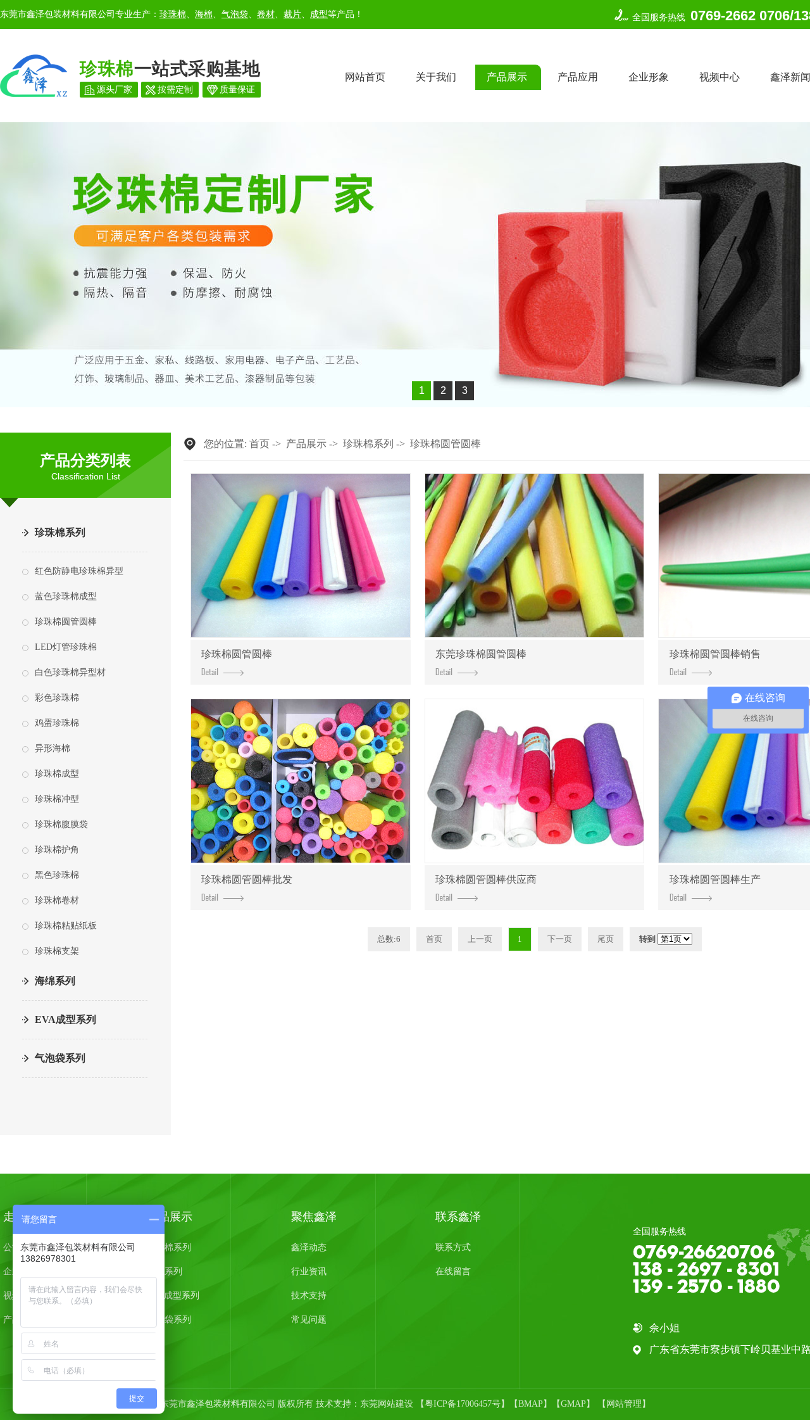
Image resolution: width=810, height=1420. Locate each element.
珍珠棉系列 (60, 532)
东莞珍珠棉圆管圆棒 (480, 654)
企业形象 (648, 77)
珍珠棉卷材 (57, 900)
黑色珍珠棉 (57, 875)
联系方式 (453, 1247)
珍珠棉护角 (57, 849)
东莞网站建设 (386, 1404)
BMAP (530, 1404)
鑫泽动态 (309, 1247)
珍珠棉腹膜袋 (61, 824)
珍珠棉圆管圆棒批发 (246, 879)
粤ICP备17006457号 (463, 1404)
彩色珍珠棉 (57, 697)
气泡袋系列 (60, 1058)
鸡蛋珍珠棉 (57, 723)
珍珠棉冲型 (57, 799)
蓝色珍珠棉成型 (66, 596)
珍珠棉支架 (57, 951)
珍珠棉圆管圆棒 (66, 621)
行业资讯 (309, 1271)
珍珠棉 (172, 14)
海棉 (204, 14)
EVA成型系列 (65, 1019)
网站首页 (365, 77)
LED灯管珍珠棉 (66, 647)
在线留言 (453, 1271)
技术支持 (309, 1295)
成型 (319, 14)
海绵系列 (55, 980)
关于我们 (436, 77)
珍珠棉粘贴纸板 (66, 925)
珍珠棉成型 (57, 773)
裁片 (292, 14)
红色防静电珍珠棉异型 (79, 571)
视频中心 (719, 77)
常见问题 (309, 1319)
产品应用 (578, 77)
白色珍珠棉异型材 (70, 672)
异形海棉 (52, 748)
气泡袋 (234, 14)
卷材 (266, 14)
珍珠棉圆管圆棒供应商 (486, 879)
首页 (259, 443)
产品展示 (507, 77)
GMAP (573, 1404)
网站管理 (624, 1404)
